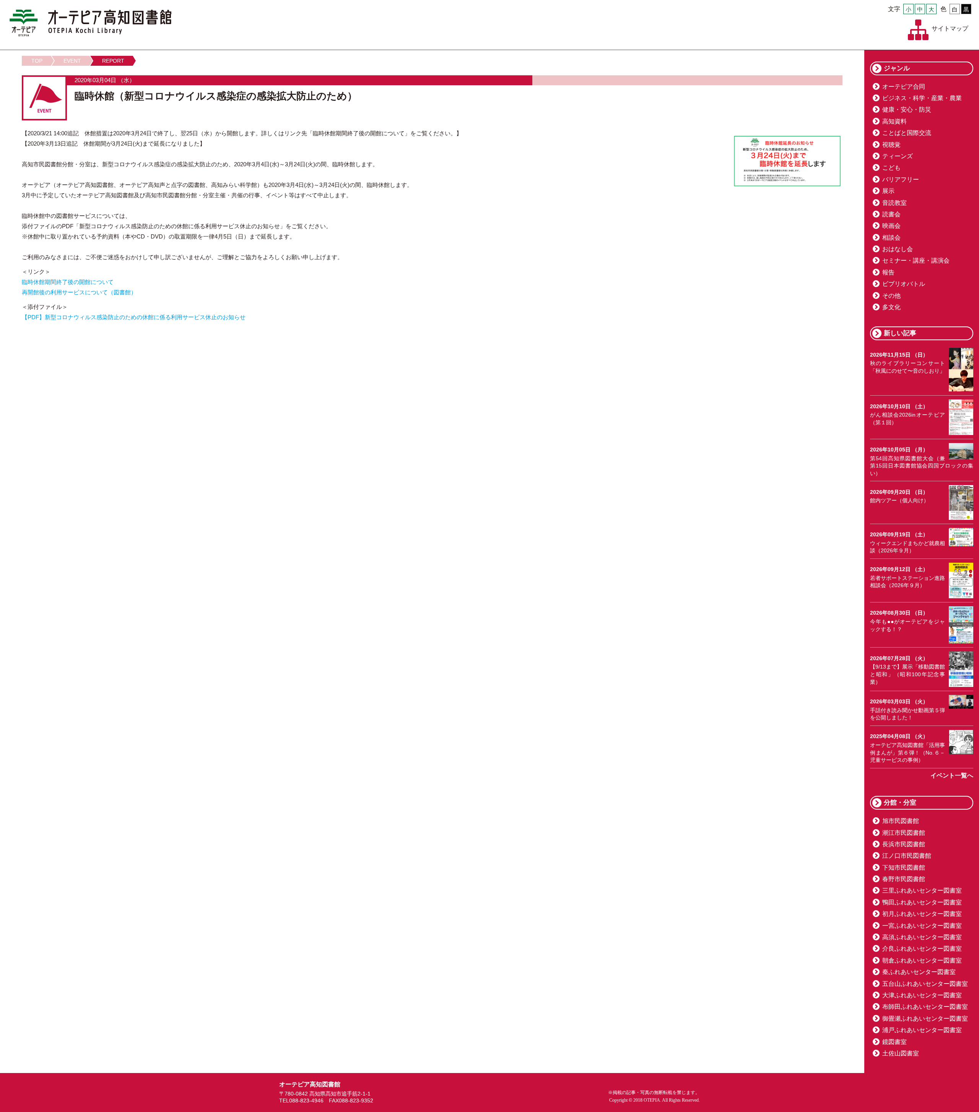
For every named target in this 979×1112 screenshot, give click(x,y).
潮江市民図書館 (903, 833)
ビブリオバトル (903, 284)
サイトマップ (950, 28)
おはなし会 (897, 249)
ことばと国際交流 (906, 133)
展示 (888, 191)
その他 (891, 295)
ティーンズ (897, 156)
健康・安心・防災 (906, 109)
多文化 (891, 307)
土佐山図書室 (900, 1053)
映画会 (891, 225)
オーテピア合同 (903, 86)
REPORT (113, 61)
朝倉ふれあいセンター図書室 (922, 960)
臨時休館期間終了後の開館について (68, 282)
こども (891, 167)
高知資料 (894, 121)
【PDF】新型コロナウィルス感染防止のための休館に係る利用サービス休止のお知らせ (134, 317)
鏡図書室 (894, 1042)
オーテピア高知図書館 (90, 23)
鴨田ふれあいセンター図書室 (922, 902)
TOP (36, 61)
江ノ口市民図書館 (906, 855)
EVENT (72, 61)
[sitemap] (918, 29)
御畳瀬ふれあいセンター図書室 (925, 1018)
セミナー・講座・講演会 (916, 260)
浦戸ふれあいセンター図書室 (922, 1030)
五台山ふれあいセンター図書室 (925, 984)
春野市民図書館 (903, 879)
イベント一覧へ (951, 775)
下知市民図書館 (903, 867)
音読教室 (894, 203)
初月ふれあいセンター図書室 (922, 914)
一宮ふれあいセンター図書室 (922, 925)
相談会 (891, 237)
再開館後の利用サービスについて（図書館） (79, 292)
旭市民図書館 (900, 821)
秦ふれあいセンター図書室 (919, 972)
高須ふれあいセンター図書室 (922, 937)
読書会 (891, 214)
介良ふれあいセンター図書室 (922, 948)
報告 (888, 272)
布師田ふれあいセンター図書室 (925, 1006)
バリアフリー (900, 179)
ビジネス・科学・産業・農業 (922, 98)
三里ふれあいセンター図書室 (922, 890)
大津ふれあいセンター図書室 (922, 995)
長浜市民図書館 (903, 844)
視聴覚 (891, 144)
